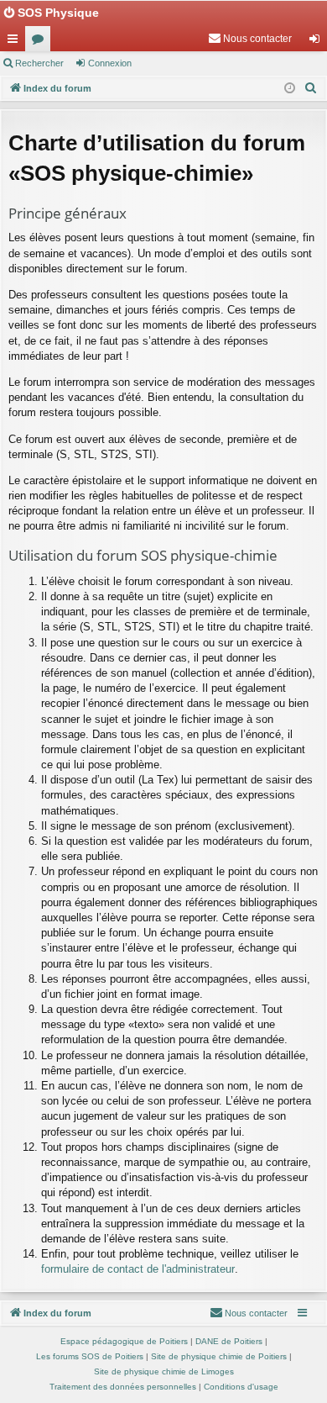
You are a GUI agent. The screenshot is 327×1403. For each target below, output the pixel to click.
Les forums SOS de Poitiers (89, 1356)
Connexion (110, 63)
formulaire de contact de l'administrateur (138, 1269)
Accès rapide (16, 42)
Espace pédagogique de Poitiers (124, 1341)
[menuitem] (250, 38)
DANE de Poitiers (228, 1341)
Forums (41, 42)
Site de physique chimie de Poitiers (219, 1356)
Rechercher (39, 63)
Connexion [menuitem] (318, 42)
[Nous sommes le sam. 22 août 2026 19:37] (289, 88)
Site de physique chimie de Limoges (164, 1371)
